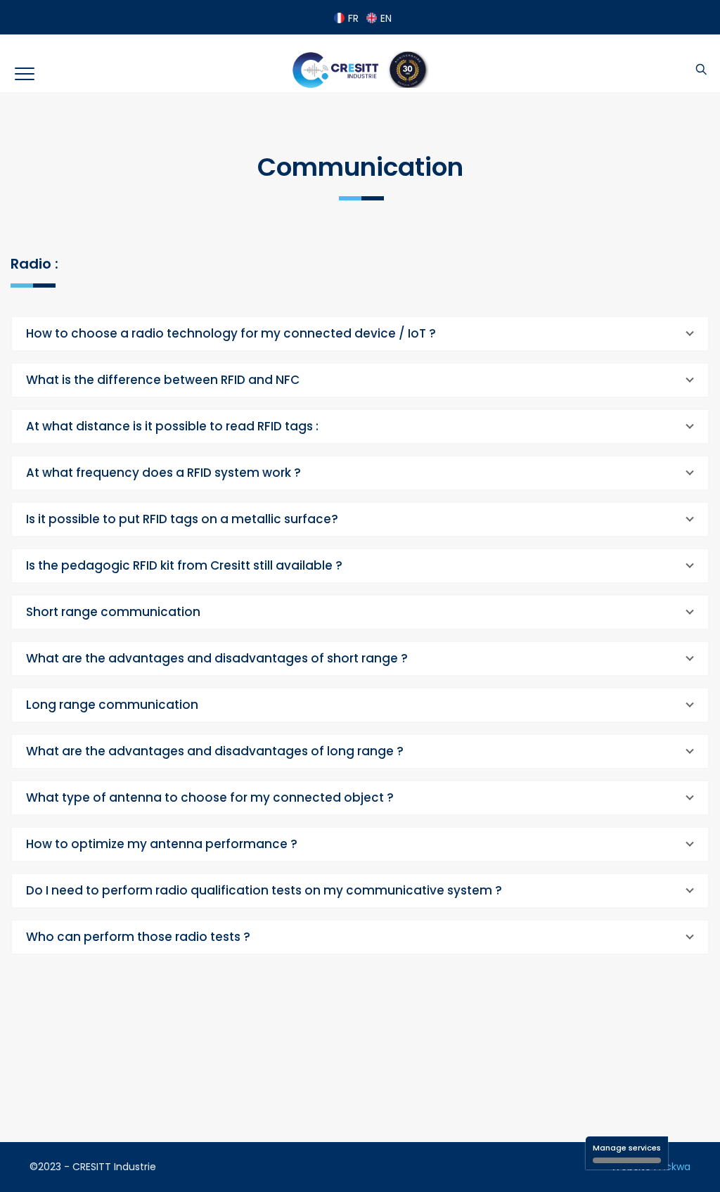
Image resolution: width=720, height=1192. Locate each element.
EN (386, 18)
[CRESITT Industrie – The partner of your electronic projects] (359, 69)
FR (353, 18)
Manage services (627, 1147)
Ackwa (674, 1167)
